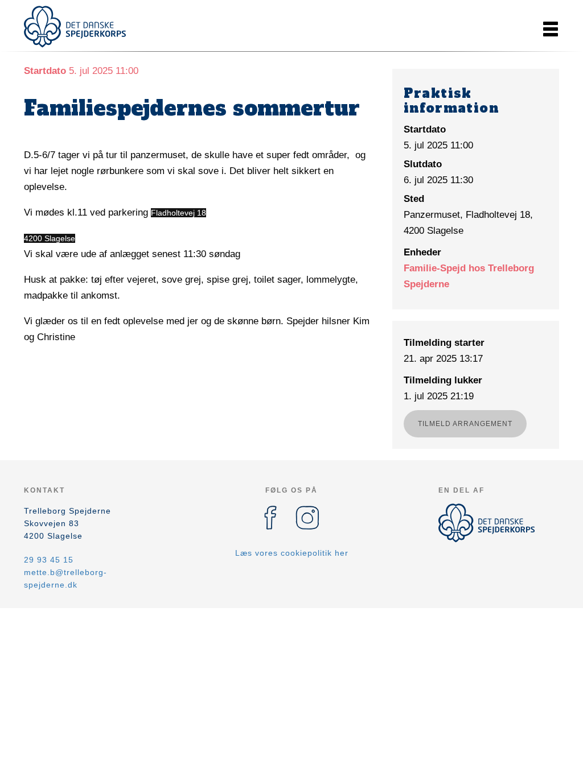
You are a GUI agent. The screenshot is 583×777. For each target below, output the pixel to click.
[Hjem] (75, 27)
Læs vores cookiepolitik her (291, 552)
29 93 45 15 (48, 559)
